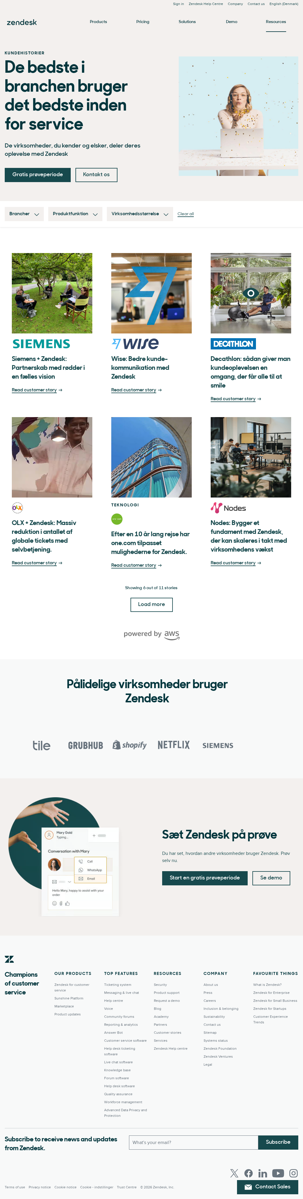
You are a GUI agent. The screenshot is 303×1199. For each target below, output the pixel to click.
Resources (276, 22)
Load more (151, 604)
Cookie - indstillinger (96, 1187)
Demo (231, 22)
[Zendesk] (9, 968)
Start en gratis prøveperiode (205, 878)
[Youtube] (278, 1173)
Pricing (142, 22)
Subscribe (278, 1142)
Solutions (187, 22)
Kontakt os (96, 175)
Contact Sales (273, 1187)
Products (98, 22)
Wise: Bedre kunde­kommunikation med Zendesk (140, 368)
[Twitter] (234, 1173)
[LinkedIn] (262, 1173)
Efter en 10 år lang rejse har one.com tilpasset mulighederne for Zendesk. (150, 543)
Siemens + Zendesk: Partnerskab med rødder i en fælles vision (48, 368)
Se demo (271, 878)
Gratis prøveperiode (37, 175)
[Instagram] (293, 1173)
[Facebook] (248, 1173)
